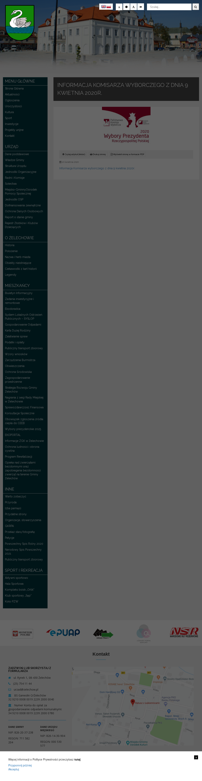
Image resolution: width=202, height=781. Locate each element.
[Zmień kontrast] (140, 6)
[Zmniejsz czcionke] (119, 7)
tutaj (77, 759)
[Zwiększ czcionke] (133, 6)
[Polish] (108, 7)
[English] (103, 7)
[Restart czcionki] (126, 6)
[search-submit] (195, 6)
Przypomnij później (20, 765)
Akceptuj (13, 769)
